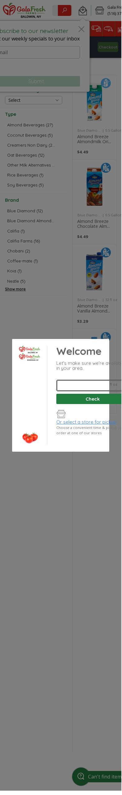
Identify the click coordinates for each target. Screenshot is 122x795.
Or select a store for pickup (86, 422)
